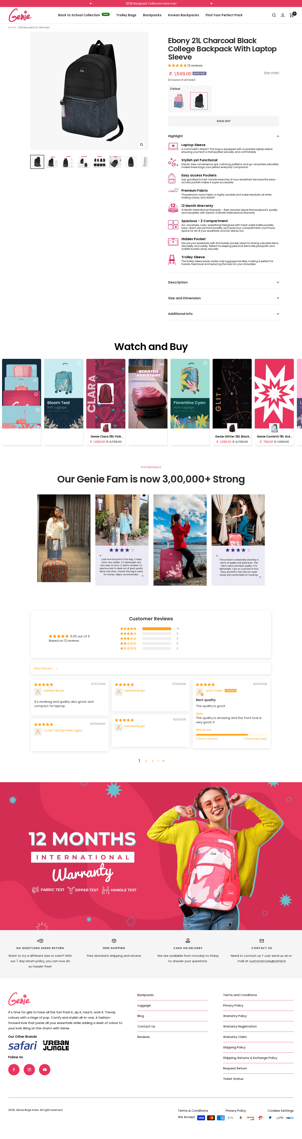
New (105, 14)
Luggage (144, 1005)
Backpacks (152, 15)
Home (12, 27)
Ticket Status (233, 1079)
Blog (140, 1016)
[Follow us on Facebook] (14, 1069)
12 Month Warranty (197, 205)
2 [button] (146, 761)
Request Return (235, 1068)
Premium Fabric (194, 190)
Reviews (143, 1037)
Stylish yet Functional (199, 160)
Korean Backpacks (183, 15)
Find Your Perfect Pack (224, 15)
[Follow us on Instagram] (29, 1069)
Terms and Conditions (240, 995)
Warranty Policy (235, 1016)
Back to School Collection (83, 15)
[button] (178, 65)
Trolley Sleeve (193, 257)
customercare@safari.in (267, 961)
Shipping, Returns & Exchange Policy (250, 1058)
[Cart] (291, 15)
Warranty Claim (235, 1037)
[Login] (283, 15)
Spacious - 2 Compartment (204, 221)
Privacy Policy (233, 1005)
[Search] (274, 15)
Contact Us (146, 1026)
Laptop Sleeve (193, 145)
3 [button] (152, 761)
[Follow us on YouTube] (44, 1069)
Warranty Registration (240, 1026)
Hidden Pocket (193, 239)
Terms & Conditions (193, 1110)
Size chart (271, 72)
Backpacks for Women (34, 27)
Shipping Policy (234, 1047)
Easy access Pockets (199, 175)
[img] (43, 684)
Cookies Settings (281, 1110)
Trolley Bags (126, 15)
